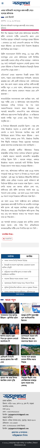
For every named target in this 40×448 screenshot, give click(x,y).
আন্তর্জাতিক (8, 239)
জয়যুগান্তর (12, 443)
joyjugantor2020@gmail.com (18, 414)
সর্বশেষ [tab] (11, 256)
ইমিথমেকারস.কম (20, 445)
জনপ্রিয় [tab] (29, 256)
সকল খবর (19, 294)
